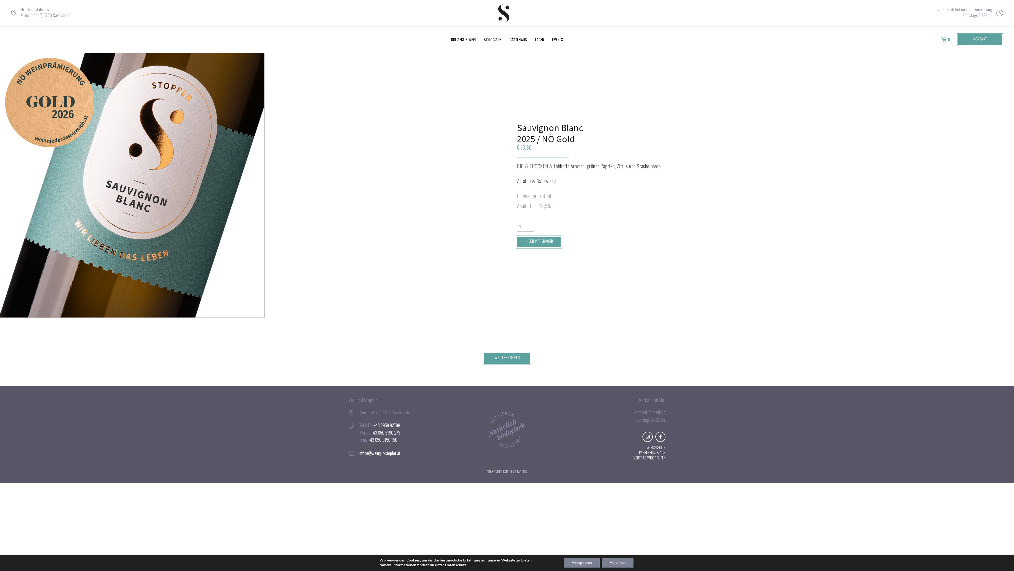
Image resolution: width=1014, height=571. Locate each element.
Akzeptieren (582, 562)
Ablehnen (618, 562)
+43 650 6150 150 (382, 440)
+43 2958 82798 (387, 426)
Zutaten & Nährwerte (536, 181)
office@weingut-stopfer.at (379, 454)
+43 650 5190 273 (385, 433)
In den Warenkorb (539, 242)
